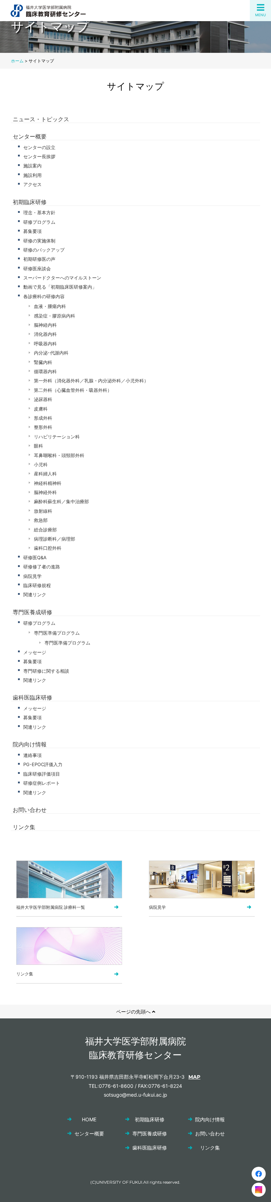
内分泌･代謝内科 (51, 353)
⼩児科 (41, 464)
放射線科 (43, 511)
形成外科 (43, 418)
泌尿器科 (43, 399)
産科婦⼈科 (45, 473)
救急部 (41, 520)
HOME (89, 1119)
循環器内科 (45, 371)
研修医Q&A (35, 557)
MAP (194, 1077)
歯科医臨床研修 (32, 697)
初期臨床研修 (30, 201)
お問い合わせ (30, 809)
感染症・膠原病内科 (54, 316)
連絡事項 (32, 755)
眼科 (38, 446)
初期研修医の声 (39, 259)
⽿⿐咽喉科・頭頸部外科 (59, 455)
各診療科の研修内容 (44, 296)
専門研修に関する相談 (46, 671)
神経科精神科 (47, 483)
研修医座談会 (37, 268)
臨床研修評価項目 (41, 774)
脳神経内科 (45, 325)
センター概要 (30, 136)
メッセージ (34, 652)
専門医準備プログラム (57, 633)
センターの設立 (39, 147)
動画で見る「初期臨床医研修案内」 (60, 287)
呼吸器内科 (45, 343)
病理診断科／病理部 (54, 539)
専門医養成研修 (32, 612)
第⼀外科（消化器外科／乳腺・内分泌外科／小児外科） (91, 380)
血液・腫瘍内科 (50, 306)
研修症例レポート (41, 783)
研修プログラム (39, 222)
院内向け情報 (30, 744)
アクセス (32, 184)
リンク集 (24, 827)
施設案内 (32, 165)
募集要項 (32, 231)
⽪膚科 (41, 409)
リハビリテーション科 (57, 436)
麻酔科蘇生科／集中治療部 (61, 501)
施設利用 (32, 175)
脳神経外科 (45, 492)
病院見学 (32, 576)
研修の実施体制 (39, 241)
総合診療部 (45, 529)
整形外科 (43, 427)
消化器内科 (45, 334)
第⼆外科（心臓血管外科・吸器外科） (73, 390)
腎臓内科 (43, 362)
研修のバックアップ (44, 250)
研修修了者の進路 (41, 566)
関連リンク (34, 594)
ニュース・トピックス (41, 119)
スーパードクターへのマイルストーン (62, 278)
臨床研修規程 (37, 585)
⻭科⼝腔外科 (47, 548)
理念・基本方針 (39, 212)
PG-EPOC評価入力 (42, 764)
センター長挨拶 (39, 156)
